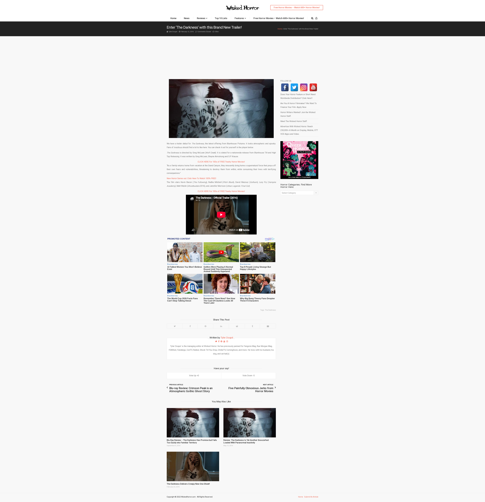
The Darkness (270, 310)
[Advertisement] (242, 55)
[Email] (268, 326)
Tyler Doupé (172, 32)
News (186, 18)
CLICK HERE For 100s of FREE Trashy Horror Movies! (221, 162)
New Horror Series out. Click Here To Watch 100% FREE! (191, 178)
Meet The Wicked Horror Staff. (293, 121)
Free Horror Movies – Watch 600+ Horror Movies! (297, 7)
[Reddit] (237, 326)
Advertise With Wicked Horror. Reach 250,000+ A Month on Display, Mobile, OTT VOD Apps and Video (299, 130)
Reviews (201, 18)
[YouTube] (313, 87)
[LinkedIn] (221, 326)
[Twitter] (175, 326)
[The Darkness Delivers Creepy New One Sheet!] (193, 466)
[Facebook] (190, 326)
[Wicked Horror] (242, 7)
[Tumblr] (252, 326)
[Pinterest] (205, 326)
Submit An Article (311, 497)
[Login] (316, 18)
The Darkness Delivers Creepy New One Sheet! (188, 484)
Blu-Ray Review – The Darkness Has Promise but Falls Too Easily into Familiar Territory (192, 441)
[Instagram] (304, 87)
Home (173, 18)
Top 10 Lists (221, 18)
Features (239, 18)
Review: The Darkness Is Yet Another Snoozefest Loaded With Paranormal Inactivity (246, 441)
